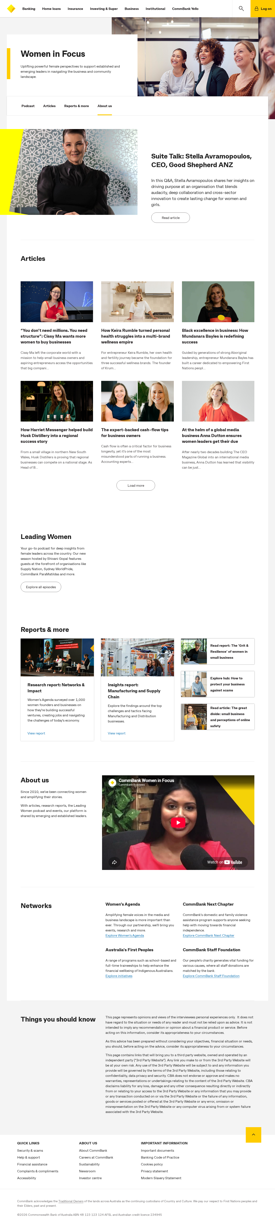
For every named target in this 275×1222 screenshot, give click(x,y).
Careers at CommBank (96, 1157)
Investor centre (90, 1178)
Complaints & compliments (37, 1171)
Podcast (28, 106)
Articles (49, 106)
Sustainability (89, 1164)
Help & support (28, 1157)
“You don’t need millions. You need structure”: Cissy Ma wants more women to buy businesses (54, 336)
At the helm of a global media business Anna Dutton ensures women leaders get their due (212, 435)
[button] (241, 8)
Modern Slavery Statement (161, 1178)
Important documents (157, 1150)
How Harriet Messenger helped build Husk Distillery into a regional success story (57, 435)
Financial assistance (32, 1164)
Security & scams (30, 1150)
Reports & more (76, 106)
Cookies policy (152, 1164)
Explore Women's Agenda (124, 935)
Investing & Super (104, 8)
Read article (171, 217)
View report (36, 733)
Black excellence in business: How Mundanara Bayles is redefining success (215, 336)
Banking (28, 8)
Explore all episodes (41, 587)
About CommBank (93, 1150)
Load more (136, 485)
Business (132, 8)
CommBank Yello (185, 8)
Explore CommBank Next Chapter (208, 935)
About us (105, 106)
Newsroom (87, 1171)
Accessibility (26, 1178)
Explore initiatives (118, 976)
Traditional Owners (70, 1201)
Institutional (155, 8)
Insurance (75, 8)
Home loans (51, 8)
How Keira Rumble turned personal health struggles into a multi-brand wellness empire (135, 336)
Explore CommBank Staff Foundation (211, 976)
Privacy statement (154, 1171)
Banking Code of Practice (160, 1157)
